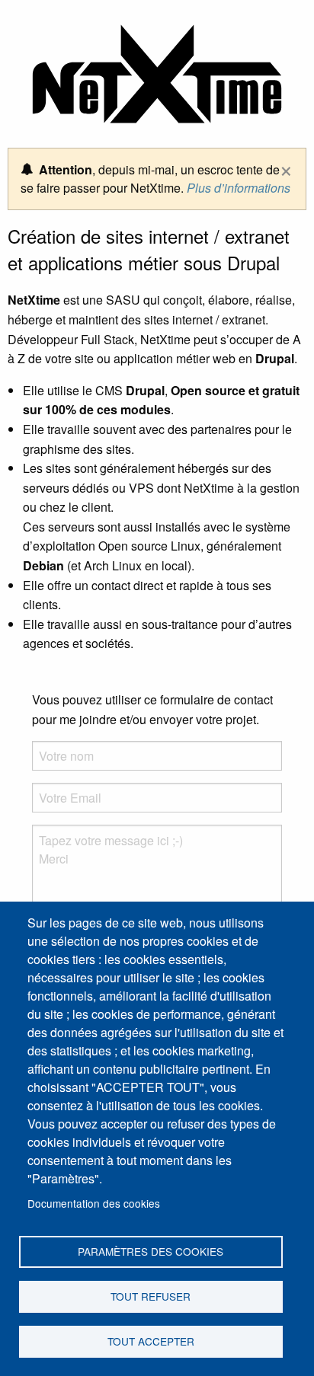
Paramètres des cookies (150, 1251)
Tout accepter (150, 1341)
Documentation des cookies (93, 1203)
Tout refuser (151, 1296)
